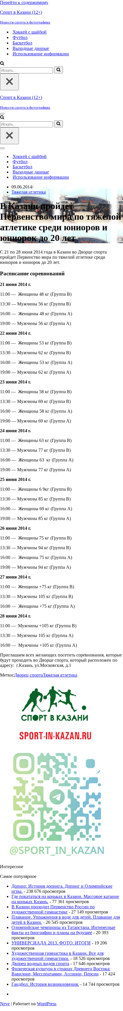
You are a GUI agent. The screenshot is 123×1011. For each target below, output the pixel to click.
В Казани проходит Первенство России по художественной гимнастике (53, 909)
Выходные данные (31, 48)
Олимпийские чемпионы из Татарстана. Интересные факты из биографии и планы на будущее (63, 930)
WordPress (46, 1003)
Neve (5, 1003)
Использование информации (41, 53)
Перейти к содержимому (24, 2)
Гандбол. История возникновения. (45, 984)
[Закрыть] (9, 81)
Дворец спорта (28, 675)
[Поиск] (2, 63)
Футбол (20, 37)
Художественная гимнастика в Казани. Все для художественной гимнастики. (57, 956)
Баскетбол (22, 42)
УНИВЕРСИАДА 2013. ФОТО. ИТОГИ (51, 942)
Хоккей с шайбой (30, 32)
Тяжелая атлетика (28, 192)
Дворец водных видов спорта (40, 963)
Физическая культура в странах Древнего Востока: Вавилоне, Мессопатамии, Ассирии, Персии (60, 971)
